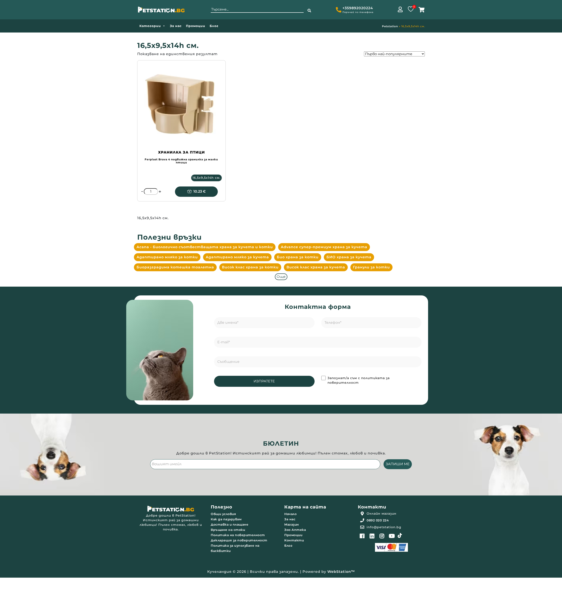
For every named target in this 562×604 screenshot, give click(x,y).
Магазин (291, 524)
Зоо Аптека (295, 530)
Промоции (195, 26)
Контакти (294, 540)
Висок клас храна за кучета (315, 267)
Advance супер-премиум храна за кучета (324, 247)
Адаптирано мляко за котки (167, 257)
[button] (309, 11)
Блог (214, 26)
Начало (290, 514)
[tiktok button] (399, 535)
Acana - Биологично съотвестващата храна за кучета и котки (205, 247)
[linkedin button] (372, 536)
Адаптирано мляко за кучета (237, 257)
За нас (176, 26)
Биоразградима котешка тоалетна (175, 267)
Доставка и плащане (229, 524)
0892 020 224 (378, 520)
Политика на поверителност (238, 535)
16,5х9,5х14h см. (206, 178)
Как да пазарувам (226, 519)
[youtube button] (391, 536)
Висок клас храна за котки (250, 267)
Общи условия (223, 514)
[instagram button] (382, 536)
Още (281, 277)
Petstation (390, 26)
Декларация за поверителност (239, 540)
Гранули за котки (371, 267)
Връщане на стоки (228, 530)
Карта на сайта (305, 507)
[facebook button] (362, 536)
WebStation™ (341, 572)
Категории (150, 26)
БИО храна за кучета (348, 257)
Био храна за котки (298, 257)
